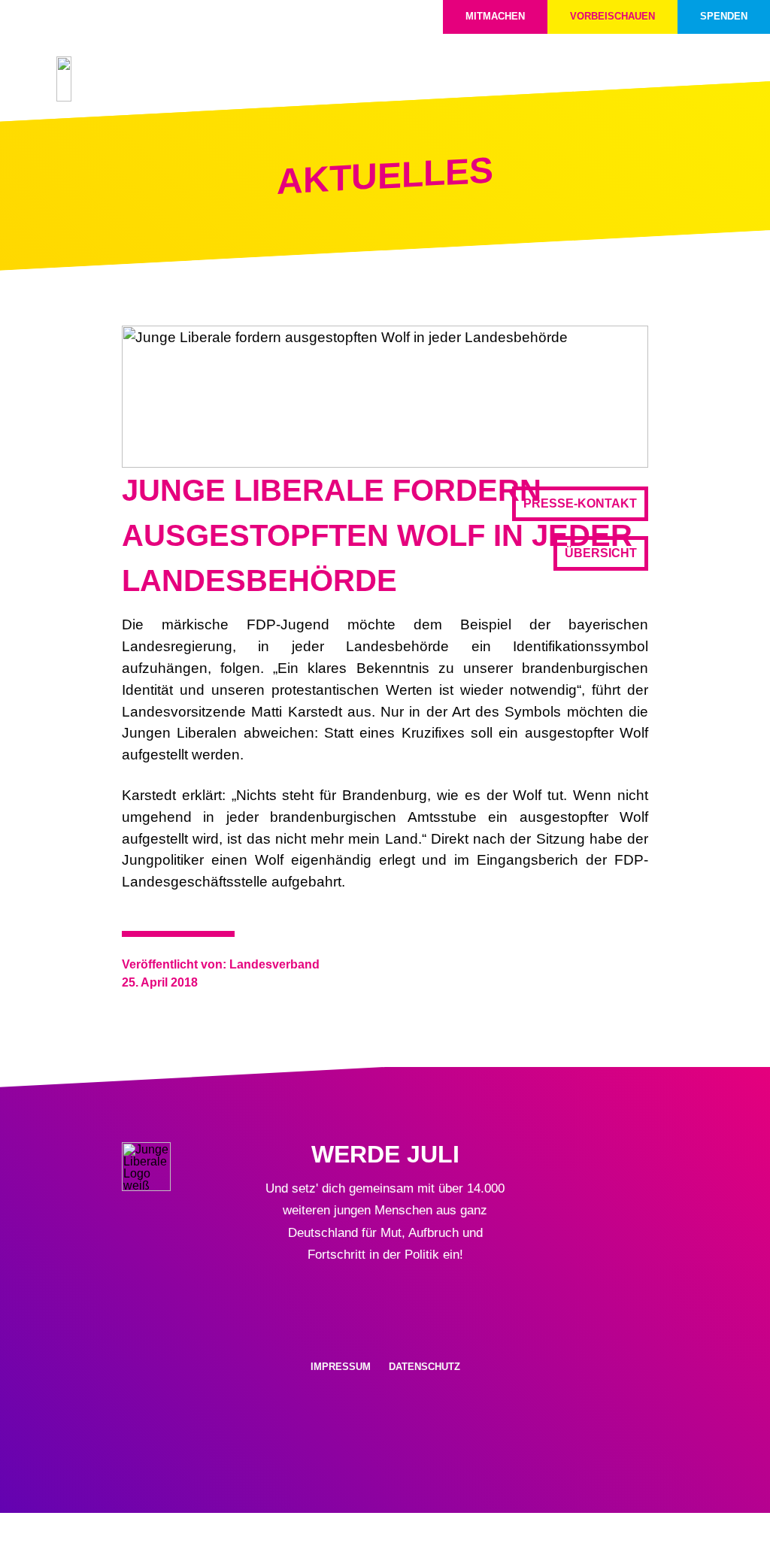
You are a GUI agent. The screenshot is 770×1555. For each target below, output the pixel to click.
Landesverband (274, 964)
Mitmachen (495, 16)
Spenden (723, 16)
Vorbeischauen (612, 16)
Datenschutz (424, 1366)
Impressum (341, 1366)
